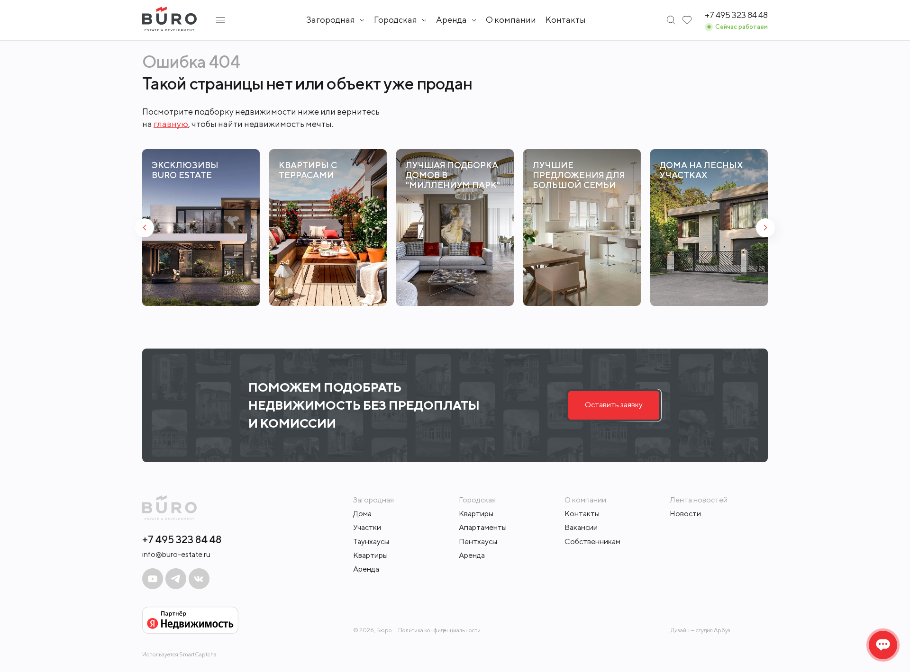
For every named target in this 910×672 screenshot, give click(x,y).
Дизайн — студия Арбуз (700, 630)
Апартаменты (483, 527)
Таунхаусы (371, 541)
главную (171, 124)
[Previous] (144, 227)
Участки (367, 527)
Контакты (566, 20)
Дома (362, 513)
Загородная (330, 20)
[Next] (765, 227)
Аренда (366, 568)
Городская (395, 20)
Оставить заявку (614, 404)
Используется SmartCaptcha (179, 654)
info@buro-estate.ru (176, 554)
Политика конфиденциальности (439, 630)
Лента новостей (699, 499)
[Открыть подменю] (220, 20)
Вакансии (581, 527)
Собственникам (592, 541)
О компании (511, 20)
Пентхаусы (478, 541)
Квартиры (370, 555)
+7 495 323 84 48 (182, 539)
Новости (685, 513)
